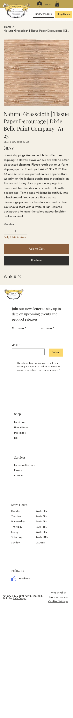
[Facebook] (10, 277)
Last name (47, 328)
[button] (57, 3)
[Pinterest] (15, 277)
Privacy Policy (58, 593)
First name (19, 328)
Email (16, 345)
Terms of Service (58, 597)
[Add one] (23, 231)
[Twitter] (20, 277)
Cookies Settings (58, 601)
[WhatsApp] (6, 277)
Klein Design (19, 598)
